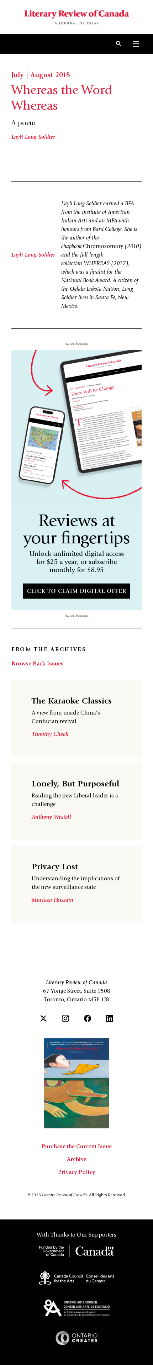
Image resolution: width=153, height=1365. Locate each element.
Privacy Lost (55, 867)
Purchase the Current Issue (77, 1147)
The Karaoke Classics (72, 701)
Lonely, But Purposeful (75, 784)
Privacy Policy (76, 1172)
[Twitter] (43, 1018)
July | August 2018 (40, 75)
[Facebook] (87, 1018)
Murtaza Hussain (52, 900)
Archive (76, 1160)
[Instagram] (65, 1018)
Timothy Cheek (50, 734)
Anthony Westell (51, 817)
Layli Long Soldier (33, 137)
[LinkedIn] (109, 1018)
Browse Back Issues (37, 664)
